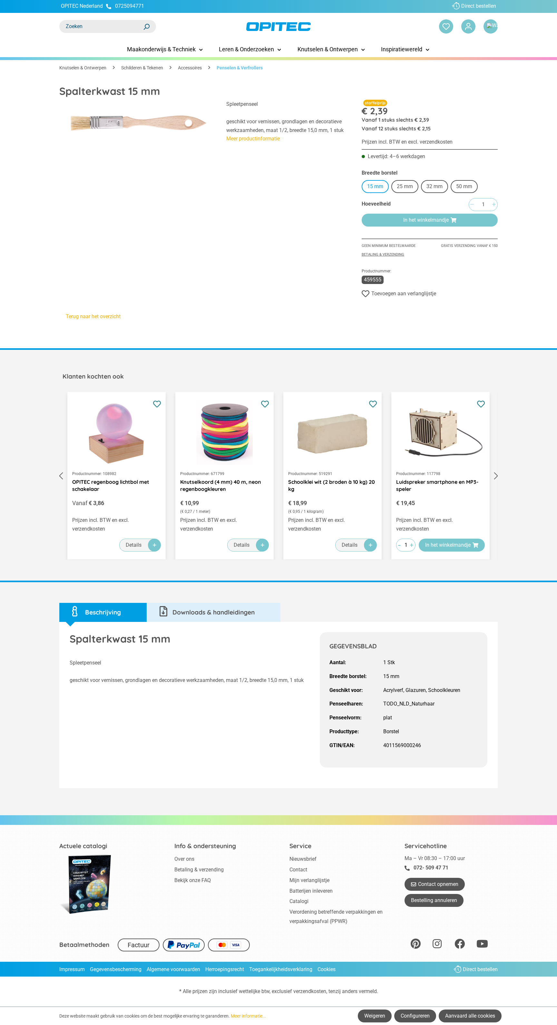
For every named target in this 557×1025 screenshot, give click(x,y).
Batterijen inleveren (311, 891)
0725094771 (129, 6)
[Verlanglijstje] (446, 26)
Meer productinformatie (253, 139)
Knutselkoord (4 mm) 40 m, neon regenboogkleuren (220, 485)
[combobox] (101, 26)
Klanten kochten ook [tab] (93, 376)
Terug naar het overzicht (93, 316)
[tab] (103, 612)
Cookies (327, 969)
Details (134, 545)
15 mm (375, 186)
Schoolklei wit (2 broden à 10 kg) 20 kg (331, 485)
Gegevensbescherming (116, 969)
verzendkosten (309, 991)
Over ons (184, 859)
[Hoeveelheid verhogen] (494, 205)
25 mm (405, 186)
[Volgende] (496, 475)
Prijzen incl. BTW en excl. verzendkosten (407, 142)
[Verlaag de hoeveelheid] (472, 205)
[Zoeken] (146, 26)
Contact (298, 870)
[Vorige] (61, 475)
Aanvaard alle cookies (470, 1016)
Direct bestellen (478, 6)
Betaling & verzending (383, 254)
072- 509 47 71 (431, 868)
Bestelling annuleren (434, 900)
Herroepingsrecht (224, 969)
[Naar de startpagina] (278, 26)
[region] (136, 135)
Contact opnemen (438, 884)
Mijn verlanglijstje (309, 880)
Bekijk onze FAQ (192, 880)
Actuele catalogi (83, 846)
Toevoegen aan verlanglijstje (403, 293)
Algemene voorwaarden (173, 969)
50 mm (464, 186)
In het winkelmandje (426, 220)
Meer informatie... (248, 1016)
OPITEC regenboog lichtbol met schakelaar (110, 485)
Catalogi (298, 901)
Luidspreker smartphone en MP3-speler (437, 485)
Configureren (415, 1016)
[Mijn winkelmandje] (491, 26)
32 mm (434, 186)
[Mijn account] (468, 26)
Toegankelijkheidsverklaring (280, 969)
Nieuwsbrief (303, 859)
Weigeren (374, 1016)
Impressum (72, 969)
